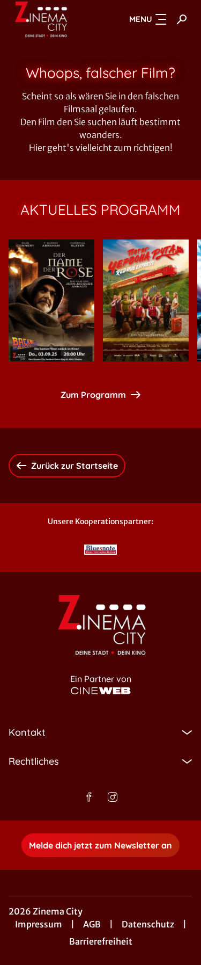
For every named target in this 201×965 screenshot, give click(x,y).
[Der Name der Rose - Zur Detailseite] (51, 300)
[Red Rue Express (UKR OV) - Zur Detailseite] (146, 300)
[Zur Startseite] (47, 19)
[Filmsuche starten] (181, 19)
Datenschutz (148, 924)
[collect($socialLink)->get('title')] (89, 797)
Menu (140, 19)
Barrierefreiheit (100, 941)
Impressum (38, 924)
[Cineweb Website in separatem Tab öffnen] (100, 691)
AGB (92, 924)
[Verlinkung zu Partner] (100, 549)
